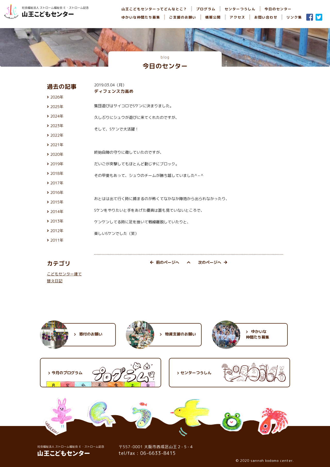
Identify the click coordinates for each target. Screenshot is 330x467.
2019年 (56, 164)
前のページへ (167, 262)
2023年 (56, 125)
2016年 (56, 192)
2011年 (56, 240)
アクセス (237, 17)
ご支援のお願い (182, 17)
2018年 (56, 173)
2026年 (56, 97)
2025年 (56, 106)
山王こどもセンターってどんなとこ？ (154, 8)
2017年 (56, 183)
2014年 (56, 211)
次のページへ (209, 262)
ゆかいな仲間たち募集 (140, 17)
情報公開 (213, 17)
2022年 (56, 135)
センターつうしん (240, 8)
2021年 (56, 145)
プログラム (206, 8)
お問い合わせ (265, 17)
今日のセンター (278, 8)
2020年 (56, 154)
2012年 (56, 230)
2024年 (56, 116)
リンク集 (294, 17)
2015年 (56, 202)
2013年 (56, 221)
